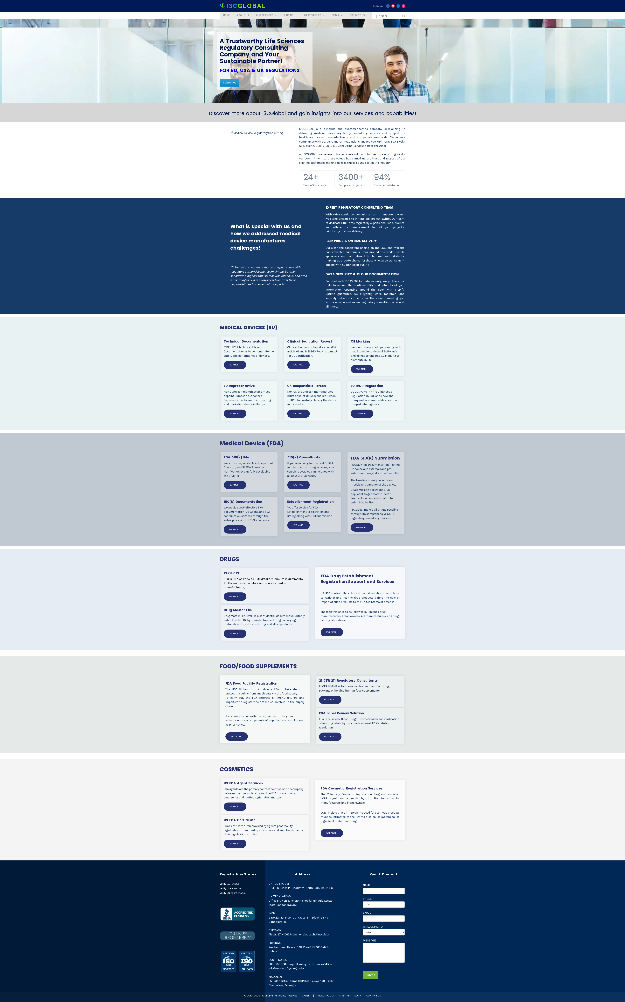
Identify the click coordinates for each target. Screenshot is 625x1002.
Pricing (289, 15)
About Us (243, 15)
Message (369, 940)
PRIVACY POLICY (325, 995)
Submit (370, 975)
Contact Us (357, 15)
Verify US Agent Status (233, 892)
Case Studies (312, 15)
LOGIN (358, 995)
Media (335, 15)
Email (368, 912)
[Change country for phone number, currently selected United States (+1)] (366, 904)
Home (226, 15)
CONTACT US (229, 82)
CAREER (306, 995)
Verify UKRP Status (230, 888)
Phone (368, 899)
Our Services (264, 15)
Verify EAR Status (230, 883)
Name (368, 885)
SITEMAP (344, 995)
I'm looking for (374, 926)
